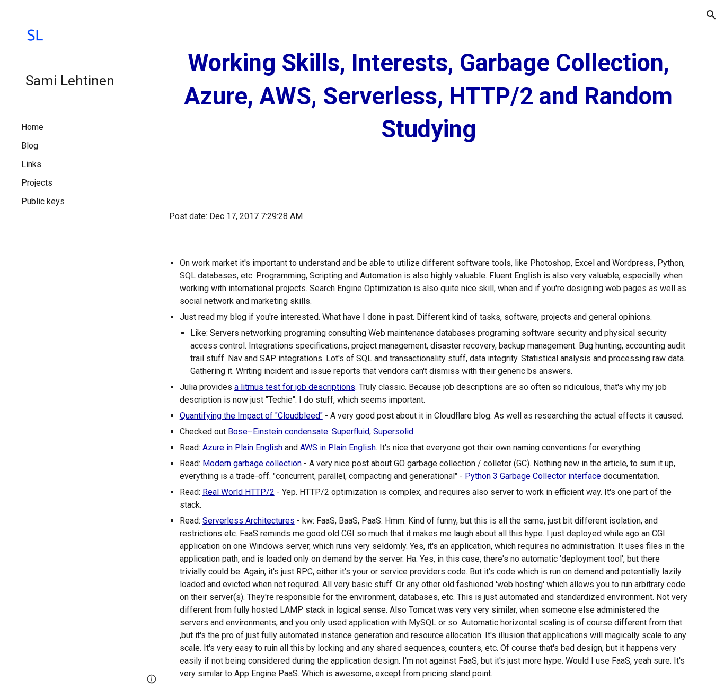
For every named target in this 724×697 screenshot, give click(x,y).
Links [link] (31, 164)
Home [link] (32, 127)
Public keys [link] (43, 201)
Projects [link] (36, 183)
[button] (711, 15)
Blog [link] (29, 146)
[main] (428, 96)
